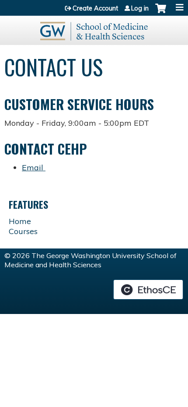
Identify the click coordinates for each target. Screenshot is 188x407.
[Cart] (160, 12)
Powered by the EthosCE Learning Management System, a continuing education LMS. (148, 289)
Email (33, 167)
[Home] (94, 28)
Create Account (95, 8)
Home (20, 221)
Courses (23, 231)
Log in (140, 8)
